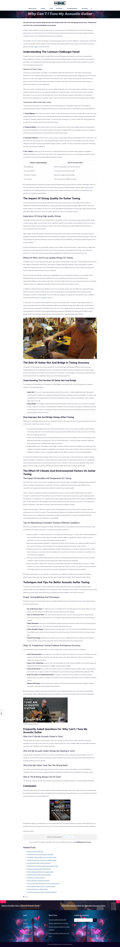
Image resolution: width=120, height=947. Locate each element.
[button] (91, 8)
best (64, 56)
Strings (43, 8)
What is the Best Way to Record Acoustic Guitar (20, 906)
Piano (51, 8)
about (87, 187)
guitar (36, 47)
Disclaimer (26, 930)
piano (64, 617)
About (25, 920)
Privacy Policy (27, 934)
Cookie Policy (27, 927)
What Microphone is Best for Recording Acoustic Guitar (83, 906)
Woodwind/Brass (72, 8)
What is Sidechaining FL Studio (58, 923)
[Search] (95, 920)
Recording (85, 8)
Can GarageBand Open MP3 (57, 920)
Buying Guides (32, 8)
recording (44, 297)
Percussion (59, 8)
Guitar (26, 896)
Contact (25, 923)
